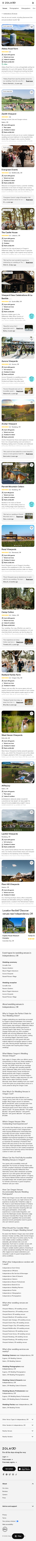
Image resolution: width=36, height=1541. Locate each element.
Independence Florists (9, 1290)
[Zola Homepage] (10, 3)
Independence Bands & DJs (11, 1284)
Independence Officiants (10, 1270)
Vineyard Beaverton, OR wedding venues (15, 1311)
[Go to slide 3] (18, 44)
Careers (4, 1494)
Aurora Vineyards (7, 973)
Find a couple (6, 1459)
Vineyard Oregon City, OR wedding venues (15, 1325)
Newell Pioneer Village (9, 976)
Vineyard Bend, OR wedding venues (13, 1314)
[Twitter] (10, 1475)
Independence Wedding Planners (12, 1287)
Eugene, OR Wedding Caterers (12, 1358)
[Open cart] (33, 3)
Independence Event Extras (11, 1268)
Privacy (4, 1515)
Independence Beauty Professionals (13, 1282)
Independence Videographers (11, 1293)
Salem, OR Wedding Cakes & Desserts (14, 1385)
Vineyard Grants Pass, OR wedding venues (15, 1322)
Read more (29, 81)
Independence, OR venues (10, 13)
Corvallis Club (6, 965)
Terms (4, 1518)
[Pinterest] (7, 1475)
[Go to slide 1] (15, 44)
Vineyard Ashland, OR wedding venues (14, 1342)
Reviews (5, 1491)
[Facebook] (3, 1475)
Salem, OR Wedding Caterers (11, 1361)
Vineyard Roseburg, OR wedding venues (15, 1339)
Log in (4, 1457)
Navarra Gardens (7, 968)
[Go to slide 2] (16, 44)
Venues (4, 8)
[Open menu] (3, 3)
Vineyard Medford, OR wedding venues (14, 1317)
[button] (31, 27)
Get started (9, 1469)
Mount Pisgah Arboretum (10, 971)
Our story (5, 1488)
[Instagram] (13, 1475)
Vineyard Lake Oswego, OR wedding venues (16, 1320)
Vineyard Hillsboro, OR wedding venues (14, 1308)
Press (4, 1498)
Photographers (14, 8)
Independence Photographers (11, 1296)
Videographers (25, 8)
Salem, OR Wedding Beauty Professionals (15, 1399)
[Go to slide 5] (21, 44)
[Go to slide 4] (19, 44)
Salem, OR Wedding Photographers (13, 1375)
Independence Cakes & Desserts (12, 1276)
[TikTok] (16, 1475)
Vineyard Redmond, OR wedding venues (15, 1331)
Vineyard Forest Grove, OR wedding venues (16, 1334)
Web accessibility (7, 1524)
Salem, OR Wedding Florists (11, 1407)
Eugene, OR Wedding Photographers (14, 1372)
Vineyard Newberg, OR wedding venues (15, 1337)
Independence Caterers (9, 1279)
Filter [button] (20, 1536)
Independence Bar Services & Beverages (15, 1273)
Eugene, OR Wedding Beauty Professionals (15, 1396)
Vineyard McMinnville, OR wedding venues (15, 1328)
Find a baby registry (8, 1462)
